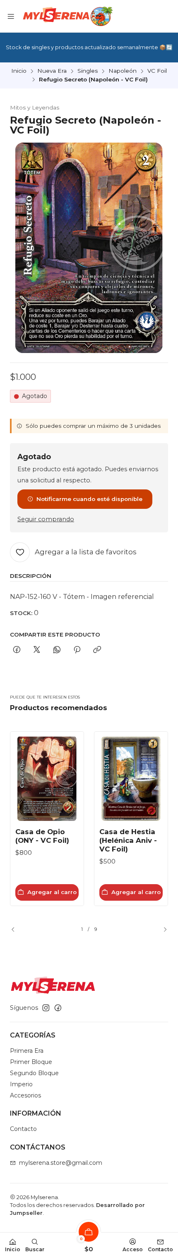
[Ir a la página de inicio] (67, 16)
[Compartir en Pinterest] (77, 650)
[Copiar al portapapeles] (97, 650)
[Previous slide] (16, 930)
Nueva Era (52, 71)
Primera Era (26, 1050)
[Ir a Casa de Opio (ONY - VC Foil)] (47, 779)
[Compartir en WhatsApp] (57, 650)
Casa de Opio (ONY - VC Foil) (42, 836)
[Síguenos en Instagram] (46, 1008)
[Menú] (11, 16)
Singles (87, 71)
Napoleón (122, 71)
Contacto (23, 1129)
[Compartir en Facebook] (17, 650)
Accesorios (25, 1095)
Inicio (18, 71)
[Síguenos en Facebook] (58, 1008)
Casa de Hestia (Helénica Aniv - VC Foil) (128, 840)
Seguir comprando (45, 519)
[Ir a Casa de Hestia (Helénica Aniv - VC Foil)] (131, 779)
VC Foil (157, 71)
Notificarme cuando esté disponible (89, 499)
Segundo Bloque (34, 1073)
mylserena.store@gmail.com (60, 1162)
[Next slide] (162, 930)
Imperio (21, 1084)
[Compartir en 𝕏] (37, 650)
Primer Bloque (31, 1062)
